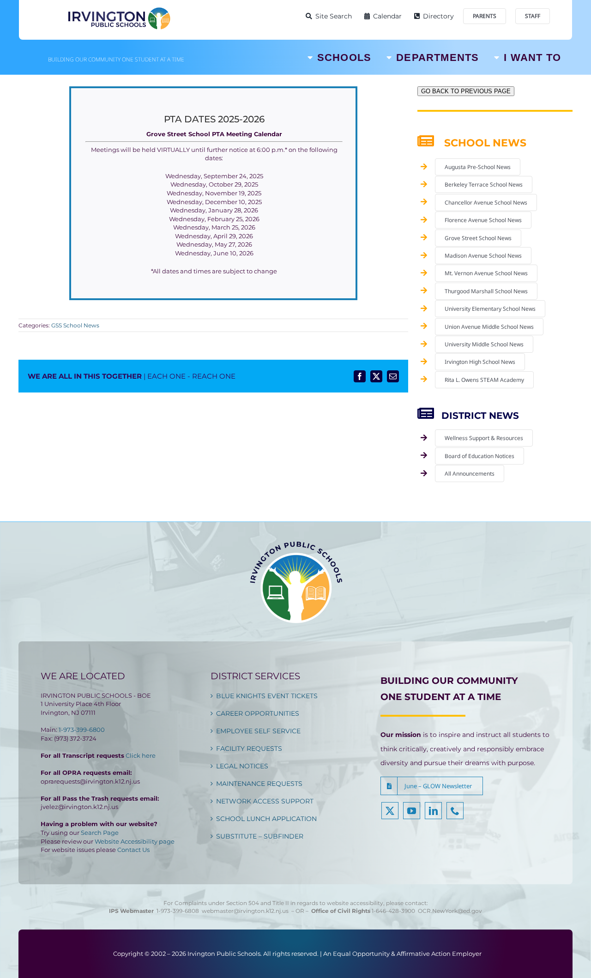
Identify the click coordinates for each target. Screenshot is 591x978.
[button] (431, 786)
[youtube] (411, 810)
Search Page (100, 832)
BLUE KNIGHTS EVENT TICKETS (267, 696)
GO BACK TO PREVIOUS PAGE (466, 91)
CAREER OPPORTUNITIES (257, 713)
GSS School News (75, 325)
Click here (141, 755)
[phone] (455, 810)
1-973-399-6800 (82, 729)
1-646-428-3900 (395, 910)
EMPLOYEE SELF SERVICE (258, 731)
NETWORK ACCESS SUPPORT (265, 801)
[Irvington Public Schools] (118, 9)
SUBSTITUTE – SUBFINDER (259, 836)
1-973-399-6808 (178, 910)
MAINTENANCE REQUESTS (259, 783)
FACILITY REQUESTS (249, 748)
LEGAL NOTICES (242, 766)
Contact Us (133, 849)
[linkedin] (433, 810)
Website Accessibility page (135, 841)
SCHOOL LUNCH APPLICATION (266, 819)
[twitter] (389, 810)
